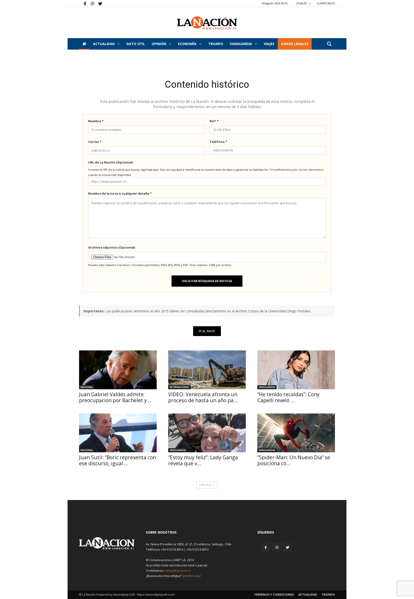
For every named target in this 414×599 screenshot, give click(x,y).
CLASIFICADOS (326, 3)
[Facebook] (82, 3)
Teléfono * (218, 142)
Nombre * (96, 121)
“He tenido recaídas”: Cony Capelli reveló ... (288, 397)
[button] (329, 44)
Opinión (159, 43)
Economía (187, 43)
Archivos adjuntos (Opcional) (111, 247)
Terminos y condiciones (274, 595)
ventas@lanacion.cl (177, 571)
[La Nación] (207, 22)
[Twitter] (98, 3)
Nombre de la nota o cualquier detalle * (120, 193)
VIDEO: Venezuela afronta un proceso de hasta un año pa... (203, 397)
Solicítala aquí (191, 576)
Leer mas (205, 485)
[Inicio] (84, 44)
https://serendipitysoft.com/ (156, 595)
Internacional (179, 387)
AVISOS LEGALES (294, 43)
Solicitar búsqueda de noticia (207, 281)
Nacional (86, 387)
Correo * (95, 142)
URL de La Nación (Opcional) (110, 162)
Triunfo (215, 43)
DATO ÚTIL (135, 43)
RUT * (214, 121)
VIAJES (269, 43)
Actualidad (104, 43)
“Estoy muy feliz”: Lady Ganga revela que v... (203, 460)
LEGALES (302, 3)
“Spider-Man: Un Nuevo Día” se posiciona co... (293, 460)
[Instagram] (90, 3)
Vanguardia (241, 43)
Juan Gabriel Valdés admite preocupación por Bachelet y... (115, 397)
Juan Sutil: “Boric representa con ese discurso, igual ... (117, 460)
